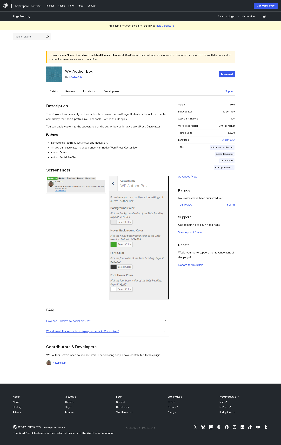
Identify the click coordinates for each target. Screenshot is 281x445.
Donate (173, 407)
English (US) (228, 139)
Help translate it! (165, 25)
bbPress (225, 407)
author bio (216, 147)
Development (112, 91)
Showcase (70, 396)
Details (54, 91)
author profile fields (224, 167)
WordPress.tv (125, 412)
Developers (122, 407)
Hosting (17, 407)
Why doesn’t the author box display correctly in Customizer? (82, 331)
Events (171, 402)
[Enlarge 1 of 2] (101, 180)
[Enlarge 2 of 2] (164, 180)
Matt (223, 402)
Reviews (70, 91)
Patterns (69, 412)
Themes (69, 402)
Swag (172, 412)
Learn (119, 396)
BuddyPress (227, 412)
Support (230, 91)
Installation (89, 91)
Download (227, 74)
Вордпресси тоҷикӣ (54, 427)
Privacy (17, 412)
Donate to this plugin (190, 265)
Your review (185, 204)
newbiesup (75, 77)
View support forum (190, 232)
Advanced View (187, 176)
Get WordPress (266, 5)
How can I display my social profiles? (68, 321)
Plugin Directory (21, 16)
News (16, 402)
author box (228, 147)
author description (225, 154)
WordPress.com (229, 396)
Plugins (68, 407)
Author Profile (227, 160)
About (16, 396)
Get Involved (175, 396)
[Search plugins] (47, 36)
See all (231, 204)
